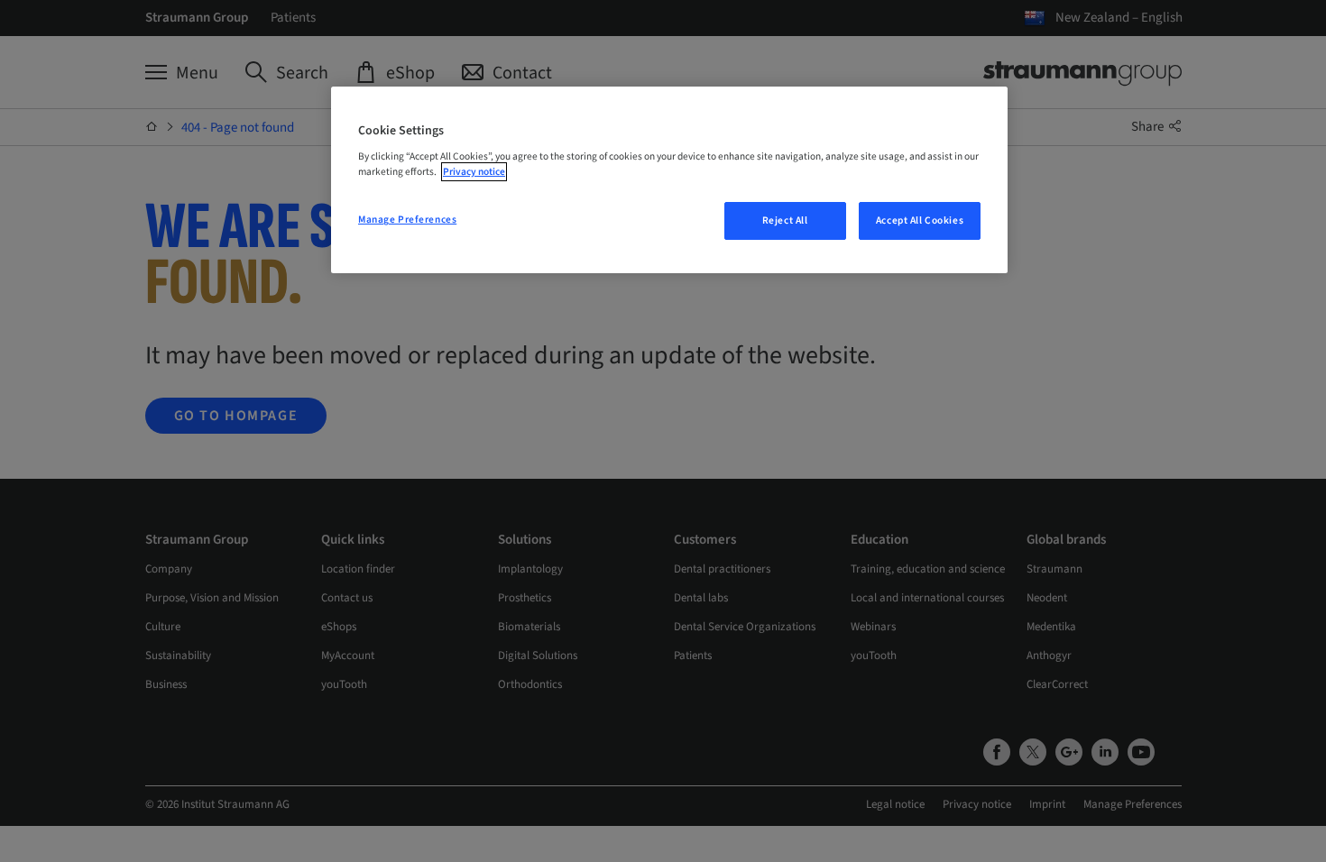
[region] (669, 180)
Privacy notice (474, 171)
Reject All (785, 220)
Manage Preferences (407, 219)
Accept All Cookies (919, 220)
